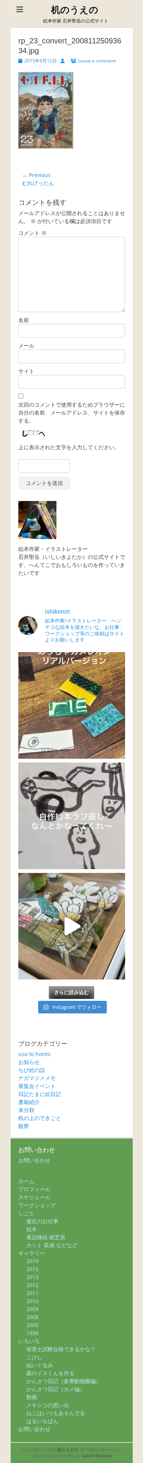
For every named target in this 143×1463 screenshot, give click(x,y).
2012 (32, 1285)
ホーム (26, 1181)
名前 (23, 320)
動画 (31, 1397)
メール (26, 345)
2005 (32, 1325)
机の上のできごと (39, 1118)
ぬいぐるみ (39, 1365)
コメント (32, 232)
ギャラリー (31, 1253)
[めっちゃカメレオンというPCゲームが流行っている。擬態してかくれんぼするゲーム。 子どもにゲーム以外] (71, 705)
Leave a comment (97, 60)
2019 (32, 1261)
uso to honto (34, 1054)
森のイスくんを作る (50, 1373)
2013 (32, 1277)
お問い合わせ (34, 1160)
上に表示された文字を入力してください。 (69, 447)
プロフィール (34, 1189)
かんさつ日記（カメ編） (55, 1389)
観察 (23, 1126)
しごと (26, 1213)
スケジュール (34, 1197)
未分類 (26, 1110)
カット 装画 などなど (51, 1245)
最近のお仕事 (42, 1221)
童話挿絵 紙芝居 (45, 1237)
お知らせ (29, 1062)
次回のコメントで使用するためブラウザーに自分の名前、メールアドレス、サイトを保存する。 (71, 412)
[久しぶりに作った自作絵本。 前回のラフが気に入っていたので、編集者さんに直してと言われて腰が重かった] (71, 816)
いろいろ (29, 1341)
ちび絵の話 (31, 1070)
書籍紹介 (29, 1102)
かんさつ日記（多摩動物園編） (63, 1381)
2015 (32, 1269)
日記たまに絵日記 (39, 1094)
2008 (32, 1317)
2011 (32, 1293)
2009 (32, 1309)
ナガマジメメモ (37, 1078)
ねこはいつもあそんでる (55, 1413)
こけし (34, 1357)
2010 (32, 1301)
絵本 (31, 1229)
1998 (32, 1333)
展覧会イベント (37, 1086)
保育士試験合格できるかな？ (61, 1349)
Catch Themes (96, 1455)
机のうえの (74, 10)
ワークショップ (37, 1205)
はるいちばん (42, 1421)
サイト (26, 371)
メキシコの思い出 (47, 1405)
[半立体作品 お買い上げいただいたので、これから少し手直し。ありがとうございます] (71, 926)
